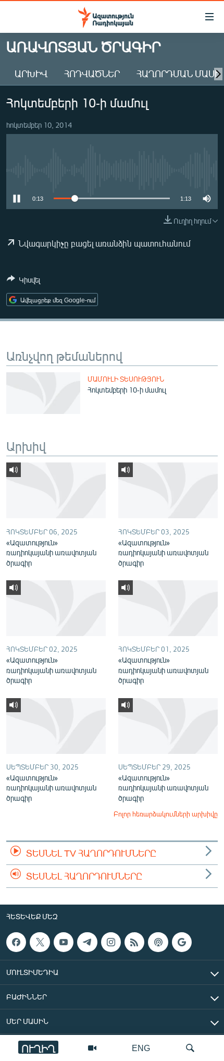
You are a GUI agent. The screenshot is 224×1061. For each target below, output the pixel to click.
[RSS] (134, 942)
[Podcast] (158, 942)
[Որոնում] (190, 1048)
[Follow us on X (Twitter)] (39, 942)
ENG (141, 1048)
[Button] (23, 281)
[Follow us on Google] (182, 942)
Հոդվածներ (92, 73)
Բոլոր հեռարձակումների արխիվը (166, 814)
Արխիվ (31, 73)
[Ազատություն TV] (92, 1048)
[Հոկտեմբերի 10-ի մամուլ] (43, 393)
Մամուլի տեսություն (126, 379)
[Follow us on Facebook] (16, 942)
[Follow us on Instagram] (111, 942)
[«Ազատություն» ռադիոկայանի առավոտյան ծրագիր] (56, 490)
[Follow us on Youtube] (63, 942)
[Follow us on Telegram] (87, 942)
